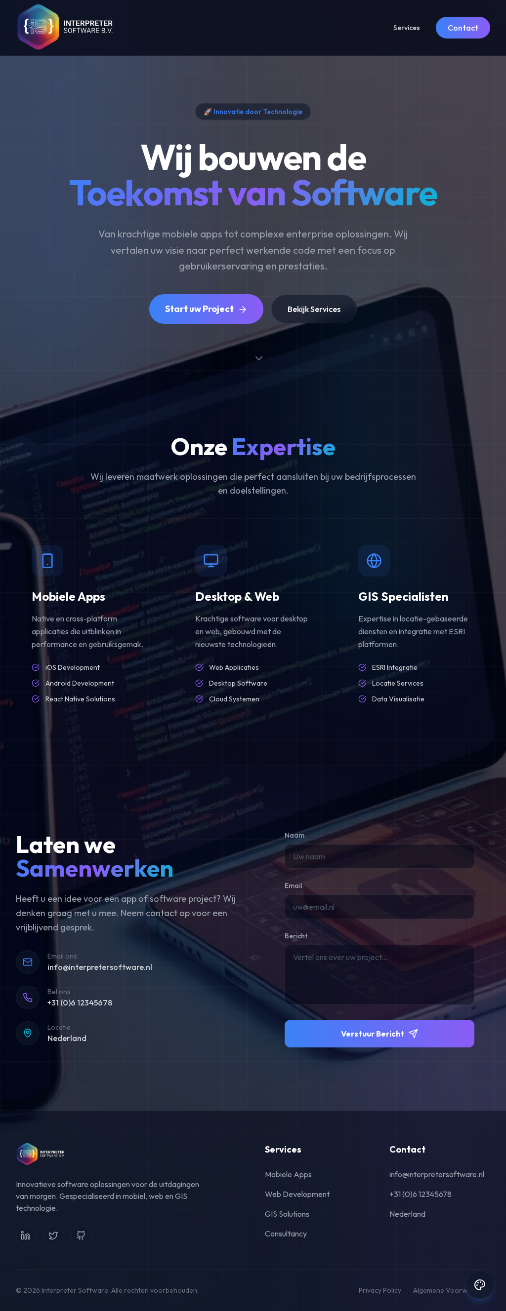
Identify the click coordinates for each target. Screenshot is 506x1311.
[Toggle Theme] (479, 1285)
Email (293, 885)
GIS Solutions (287, 1214)
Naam (294, 835)
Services (406, 27)
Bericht (296, 935)
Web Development (297, 1194)
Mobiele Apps (288, 1174)
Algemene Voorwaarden (451, 1290)
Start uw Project (199, 308)
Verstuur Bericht (372, 1034)
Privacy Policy (380, 1290)
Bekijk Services (314, 309)
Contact (463, 28)
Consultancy (286, 1233)
